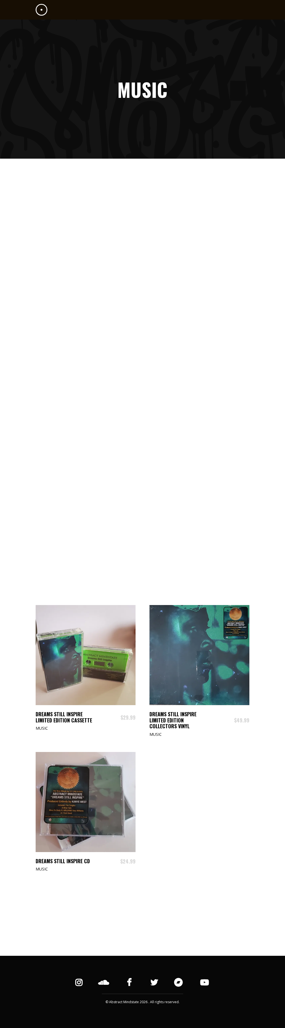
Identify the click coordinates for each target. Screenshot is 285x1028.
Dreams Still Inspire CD (63, 861)
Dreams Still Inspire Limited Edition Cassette (64, 717)
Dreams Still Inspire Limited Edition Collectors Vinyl (172, 720)
